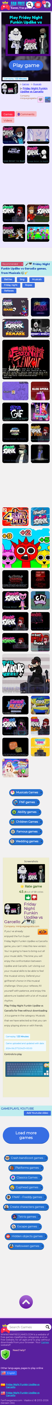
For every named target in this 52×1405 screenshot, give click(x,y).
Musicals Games (27, 792)
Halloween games (27, 1246)
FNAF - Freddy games (27, 1197)
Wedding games (27, 841)
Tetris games (27, 1216)
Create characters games (27, 1206)
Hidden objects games (27, 1236)
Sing (22, 279)
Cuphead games (27, 1187)
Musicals (36, 279)
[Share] (48, 100)
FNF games (27, 802)
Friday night (10, 285)
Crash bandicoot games (27, 1158)
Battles (8, 279)
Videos (8, 120)
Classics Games (27, 1177)
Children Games (27, 821)
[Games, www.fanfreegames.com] (19, 5)
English (11, 1373)
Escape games (27, 1226)
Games (8, 114)
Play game (26, 65)
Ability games (27, 812)
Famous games (27, 831)
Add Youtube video (37, 1113)
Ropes (28, 285)
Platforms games (27, 1167)
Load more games (26, 1135)
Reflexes (9, 290)
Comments (26, 114)
